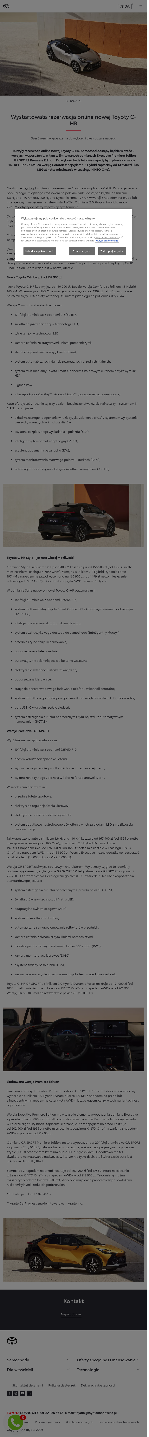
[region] (73, 235)
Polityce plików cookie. (107, 240)
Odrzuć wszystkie (82, 251)
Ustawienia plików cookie (39, 251)
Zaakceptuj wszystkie (112, 251)
